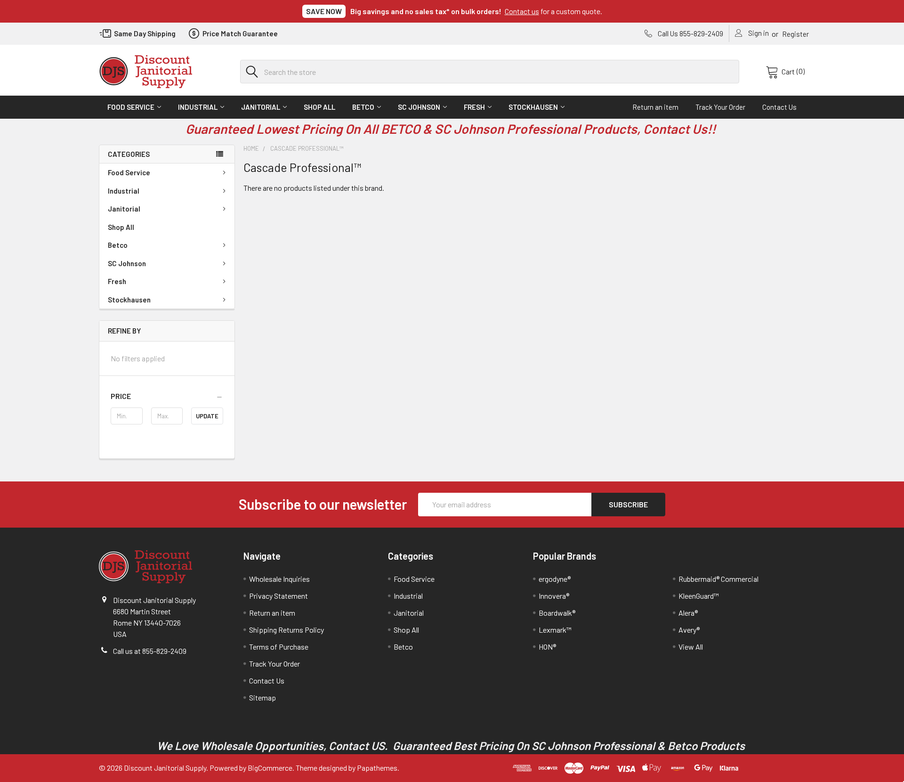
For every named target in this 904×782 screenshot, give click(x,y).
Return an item (655, 107)
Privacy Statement (278, 595)
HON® (547, 646)
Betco (363, 107)
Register (795, 34)
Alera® (688, 612)
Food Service (130, 107)
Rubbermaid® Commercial (718, 578)
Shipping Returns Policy (286, 629)
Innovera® (554, 595)
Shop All (319, 107)
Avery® (689, 629)
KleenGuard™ (698, 595)
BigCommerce (270, 767)
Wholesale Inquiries (279, 578)
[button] (167, 396)
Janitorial (260, 107)
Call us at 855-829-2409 (149, 650)
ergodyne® (555, 578)
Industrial (198, 107)
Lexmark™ (555, 629)
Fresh (474, 107)
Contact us (522, 11)
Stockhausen (533, 107)
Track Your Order (720, 107)
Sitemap (262, 697)
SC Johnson (419, 107)
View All (690, 646)
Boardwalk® (557, 612)
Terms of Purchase (278, 646)
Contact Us (779, 107)
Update (207, 416)
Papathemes (377, 767)
